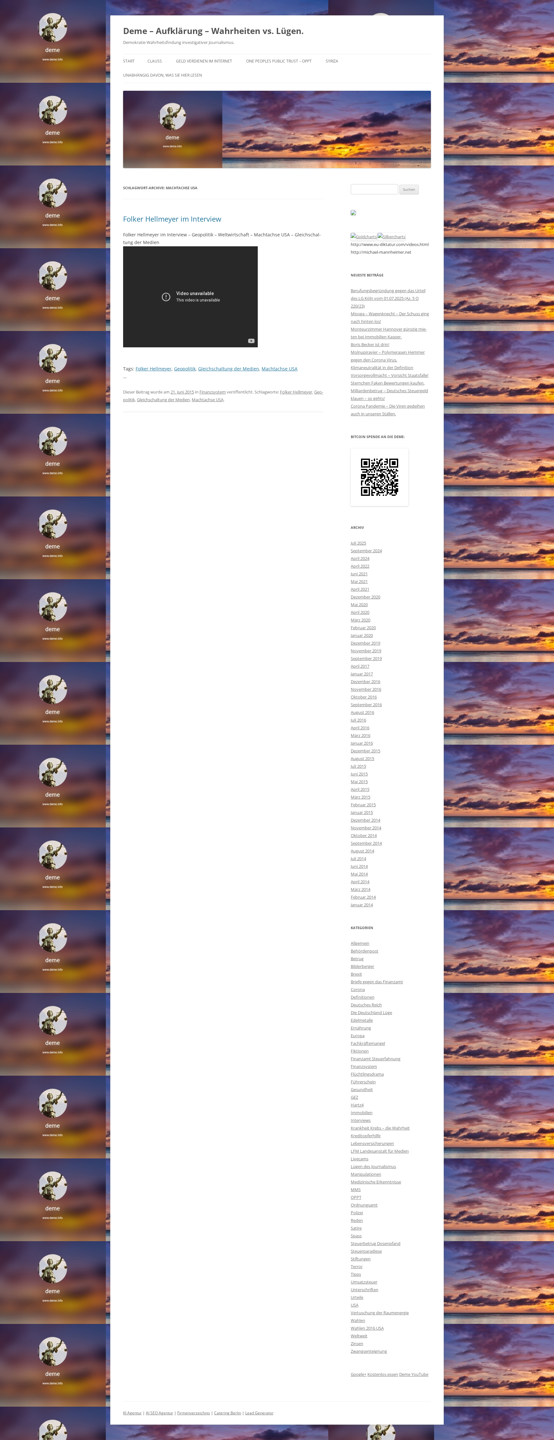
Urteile (357, 1297)
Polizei (357, 1213)
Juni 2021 (359, 574)
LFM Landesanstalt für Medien (380, 1151)
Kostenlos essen (382, 1374)
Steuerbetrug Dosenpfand (375, 1243)
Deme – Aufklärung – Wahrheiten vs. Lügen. (213, 31)
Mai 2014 (359, 874)
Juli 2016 (358, 720)
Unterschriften (364, 1289)
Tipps (356, 1274)
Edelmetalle (362, 1020)
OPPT (356, 1197)
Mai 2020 (359, 604)
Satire (356, 1228)
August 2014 (362, 851)
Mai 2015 (359, 781)
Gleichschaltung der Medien (228, 369)
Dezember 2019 (365, 643)
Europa (358, 1035)
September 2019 (366, 658)
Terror (357, 1266)
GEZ (354, 1097)
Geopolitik (185, 369)
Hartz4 (357, 1105)
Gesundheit (362, 1089)
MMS (356, 1189)
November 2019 (366, 651)
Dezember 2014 (365, 820)
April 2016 (360, 728)
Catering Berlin (227, 1413)
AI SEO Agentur (159, 1413)
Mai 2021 (359, 581)
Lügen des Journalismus (373, 1166)
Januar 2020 (362, 635)
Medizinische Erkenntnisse (376, 1182)
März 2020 (360, 620)
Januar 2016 (362, 743)
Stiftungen (361, 1259)
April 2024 (360, 558)
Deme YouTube (413, 1374)
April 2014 (360, 882)
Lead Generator (259, 1413)
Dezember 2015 (365, 751)
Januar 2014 (362, 905)
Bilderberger (362, 966)
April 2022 (360, 566)
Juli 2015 (358, 766)
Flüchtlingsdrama (367, 1074)
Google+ (358, 1374)
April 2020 (360, 612)
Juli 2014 (358, 858)
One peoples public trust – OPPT (279, 61)
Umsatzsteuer (364, 1282)
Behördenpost (364, 951)
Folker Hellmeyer (154, 369)
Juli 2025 (358, 543)
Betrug (357, 958)
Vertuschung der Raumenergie (380, 1313)
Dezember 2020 (365, 597)
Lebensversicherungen (372, 1143)
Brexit (356, 974)
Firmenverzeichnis (193, 1413)
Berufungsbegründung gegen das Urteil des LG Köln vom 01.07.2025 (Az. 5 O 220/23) (388, 298)
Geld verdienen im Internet (204, 61)
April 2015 (360, 789)
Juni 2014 (359, 866)
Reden (357, 1220)
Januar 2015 (362, 812)
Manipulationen (366, 1174)
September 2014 (366, 843)
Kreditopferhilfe (366, 1136)
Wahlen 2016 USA (367, 1328)
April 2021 (360, 589)
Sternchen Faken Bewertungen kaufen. (387, 383)
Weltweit (359, 1336)
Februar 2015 (363, 805)
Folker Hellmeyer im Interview (172, 219)
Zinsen (357, 1343)
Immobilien (362, 1112)
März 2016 (360, 735)
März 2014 (360, 889)
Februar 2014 (363, 897)
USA (354, 1305)
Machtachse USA (280, 369)
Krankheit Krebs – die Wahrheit (380, 1128)
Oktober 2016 (364, 697)
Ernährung (361, 1028)
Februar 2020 (363, 628)
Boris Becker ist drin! (370, 344)
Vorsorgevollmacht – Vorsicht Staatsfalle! (389, 375)
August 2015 (362, 758)
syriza (332, 61)
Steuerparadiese (366, 1251)
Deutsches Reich (366, 1005)
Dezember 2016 (365, 681)
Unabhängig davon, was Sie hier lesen (162, 75)
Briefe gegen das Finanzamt (377, 982)
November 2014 (366, 828)
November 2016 (366, 689)
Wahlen (358, 1320)
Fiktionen (360, 1051)
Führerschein (363, 1082)
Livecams (359, 1159)
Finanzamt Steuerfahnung (375, 1059)
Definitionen (362, 997)
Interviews (361, 1120)
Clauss (154, 61)
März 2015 (360, 797)
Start (129, 61)
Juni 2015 (359, 774)
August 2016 (362, 712)
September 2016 (366, 704)
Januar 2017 (362, 674)
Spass (356, 1236)
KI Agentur (132, 1413)
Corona (358, 989)
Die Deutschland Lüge (371, 1012)
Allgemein (360, 943)
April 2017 (360, 666)
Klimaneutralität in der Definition (382, 367)
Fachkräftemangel (368, 1043)
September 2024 (366, 551)
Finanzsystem (212, 392)
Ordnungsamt (364, 1205)
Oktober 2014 (364, 835)
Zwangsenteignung (369, 1351)
